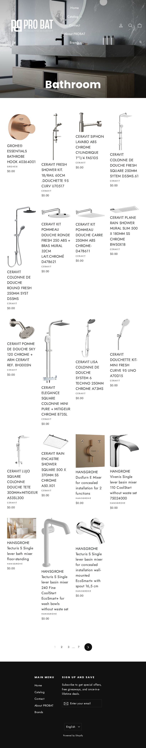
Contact (74, 25)
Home (74, 8)
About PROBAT (74, 34)
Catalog (73, 16)
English (70, 727)
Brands (74, 42)
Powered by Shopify (73, 735)
